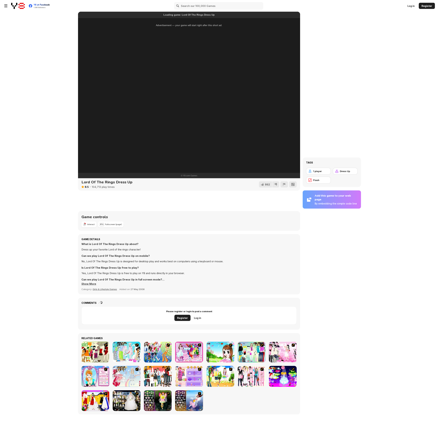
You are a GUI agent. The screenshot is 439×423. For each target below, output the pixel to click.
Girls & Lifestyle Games (105, 289)
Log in (411, 5)
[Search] (178, 6)
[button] (88, 284)
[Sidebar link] (5, 5)
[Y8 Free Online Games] (18, 6)
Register (427, 5)
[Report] (284, 184)
